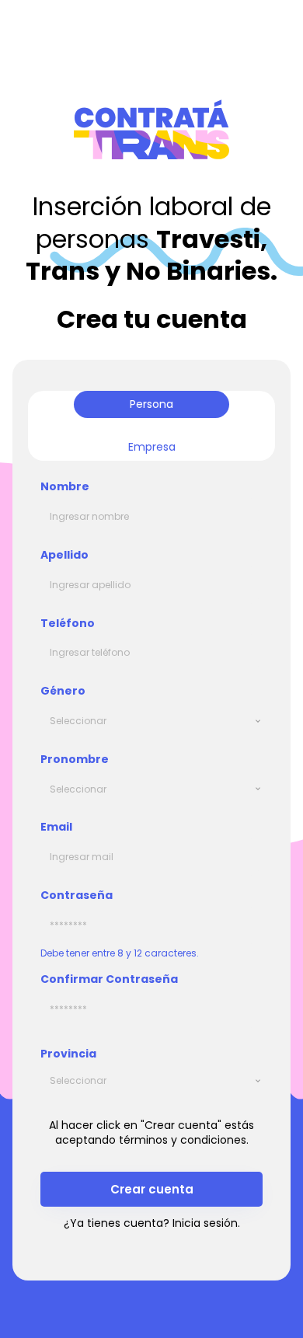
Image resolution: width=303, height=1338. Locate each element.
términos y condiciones (182, 1140)
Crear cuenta (151, 1189)
